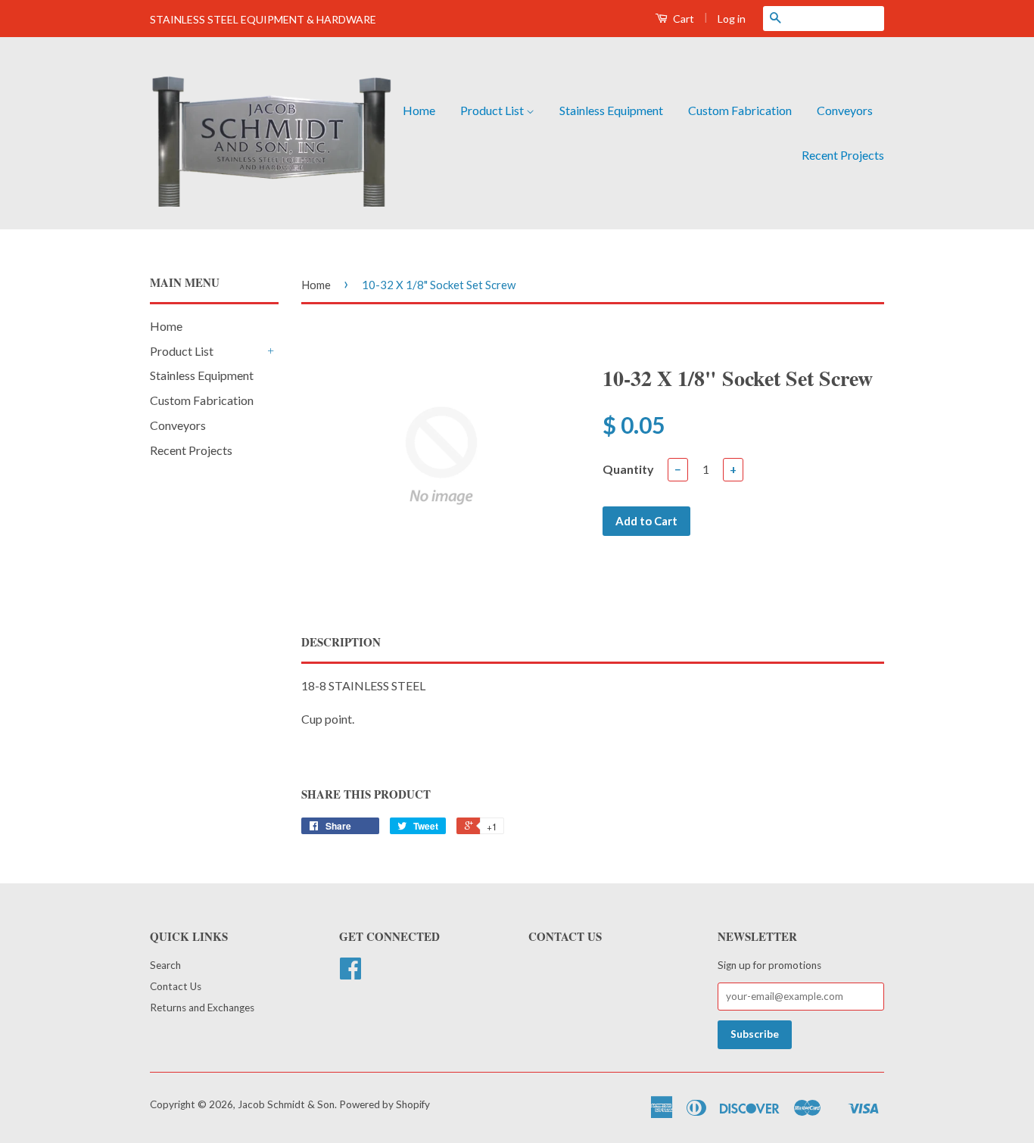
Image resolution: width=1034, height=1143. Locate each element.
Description (341, 642)
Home (419, 110)
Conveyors (845, 110)
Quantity (628, 469)
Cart (682, 18)
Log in (732, 18)
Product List (493, 110)
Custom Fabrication (740, 110)
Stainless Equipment (611, 110)
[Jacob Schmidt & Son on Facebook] (350, 973)
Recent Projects (843, 155)
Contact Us (175, 986)
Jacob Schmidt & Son (286, 1104)
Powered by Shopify (384, 1104)
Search (165, 965)
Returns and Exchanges (202, 1007)
